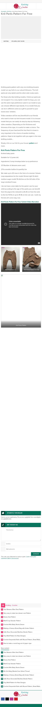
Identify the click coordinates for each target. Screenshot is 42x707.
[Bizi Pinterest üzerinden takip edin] (16, 699)
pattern (32, 143)
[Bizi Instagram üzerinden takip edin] (11, 699)
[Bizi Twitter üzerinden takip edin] (7, 699)
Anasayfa (3, 11)
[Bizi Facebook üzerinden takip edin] (3, 699)
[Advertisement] (21, 65)
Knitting (9, 11)
